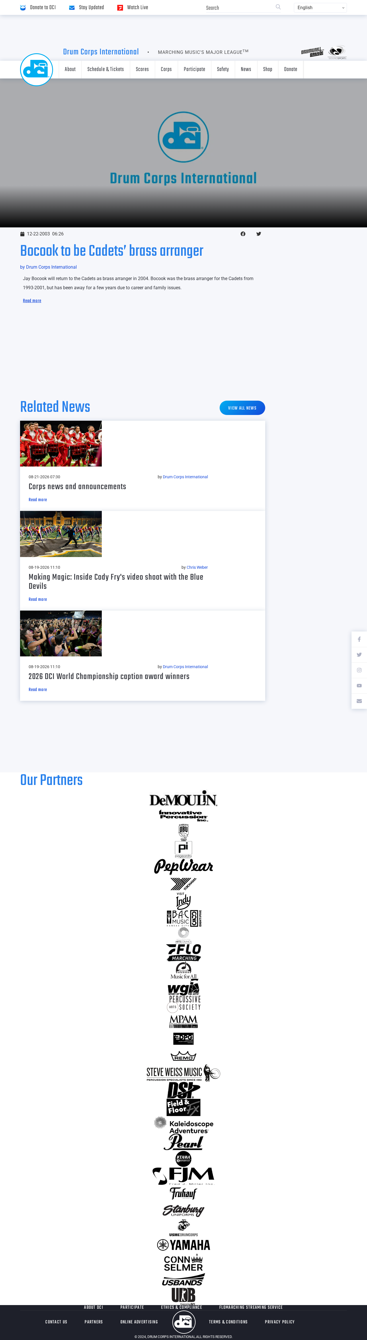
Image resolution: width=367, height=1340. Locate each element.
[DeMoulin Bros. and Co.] (183, 798)
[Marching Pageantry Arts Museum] (183, 1021)
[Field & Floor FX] (183, 1107)
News (246, 69)
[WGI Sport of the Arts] (183, 987)
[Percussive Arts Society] (183, 1004)
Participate (194, 69)
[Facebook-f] (359, 639)
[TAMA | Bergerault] (183, 1159)
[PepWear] (183, 866)
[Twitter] (359, 654)
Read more (32, 301)
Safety (223, 69)
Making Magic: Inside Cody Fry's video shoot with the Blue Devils (116, 582)
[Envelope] (359, 701)
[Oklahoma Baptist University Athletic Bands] (183, 832)
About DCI (93, 1307)
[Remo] (183, 1055)
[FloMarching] (183, 952)
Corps (166, 69)
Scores (142, 69)
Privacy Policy (280, 1322)
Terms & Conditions (228, 1322)
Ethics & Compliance (181, 1307)
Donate (290, 69)
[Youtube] (359, 685)
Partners (94, 1322)
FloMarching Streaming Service (251, 1307)
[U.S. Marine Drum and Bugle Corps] (183, 1227)
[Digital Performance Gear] (183, 1038)
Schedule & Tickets (105, 69)
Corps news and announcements (77, 486)
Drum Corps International (101, 52)
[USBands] (183, 1279)
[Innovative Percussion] (183, 815)
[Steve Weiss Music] (183, 1073)
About (70, 69)
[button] (243, 233)
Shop (267, 69)
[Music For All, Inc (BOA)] (183, 970)
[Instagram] (359, 670)
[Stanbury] (183, 1210)
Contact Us (56, 1322)
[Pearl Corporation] (183, 1141)
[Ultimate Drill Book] (183, 1296)
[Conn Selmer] (183, 1262)
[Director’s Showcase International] (183, 1090)
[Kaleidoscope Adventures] (183, 1124)
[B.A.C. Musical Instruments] (183, 918)
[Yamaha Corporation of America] (183, 1245)
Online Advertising (139, 1322)
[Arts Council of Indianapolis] (183, 935)
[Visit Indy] (183, 901)
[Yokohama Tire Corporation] (183, 884)
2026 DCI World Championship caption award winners (109, 676)
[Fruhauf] (183, 1193)
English (305, 7)
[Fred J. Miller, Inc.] (183, 1176)
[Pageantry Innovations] (183, 849)
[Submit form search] (278, 7)
